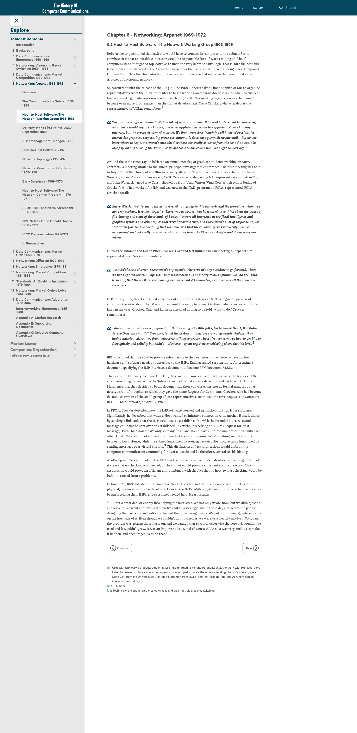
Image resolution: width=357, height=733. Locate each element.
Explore (257, 7)
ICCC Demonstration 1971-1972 (45, 234)
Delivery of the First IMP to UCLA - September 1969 (48, 129)
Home (239, 7)
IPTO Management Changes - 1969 (48, 140)
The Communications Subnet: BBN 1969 (48, 103)
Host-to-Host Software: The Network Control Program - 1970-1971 (47, 194)
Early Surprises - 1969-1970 (42, 181)
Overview (29, 92)
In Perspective (33, 243)
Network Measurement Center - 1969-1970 (46, 170)
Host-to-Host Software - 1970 (44, 149)
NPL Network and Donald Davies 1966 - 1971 (47, 222)
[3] (109, 590)
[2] (109, 586)
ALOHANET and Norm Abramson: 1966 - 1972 (47, 209)
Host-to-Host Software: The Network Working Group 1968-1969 (48, 116)
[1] (108, 567)
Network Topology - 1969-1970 (44, 159)
